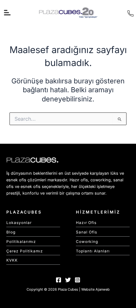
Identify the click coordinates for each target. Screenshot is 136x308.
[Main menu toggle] (7, 12)
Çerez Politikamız (24, 251)
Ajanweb (103, 289)
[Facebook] (58, 280)
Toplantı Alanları (93, 251)
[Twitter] (68, 280)
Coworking (87, 241)
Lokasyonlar (19, 222)
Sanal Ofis (86, 232)
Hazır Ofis (86, 222)
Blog (10, 232)
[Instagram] (77, 280)
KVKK (12, 260)
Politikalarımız (21, 241)
